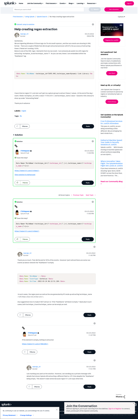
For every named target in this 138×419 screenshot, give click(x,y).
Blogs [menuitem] (71, 3)
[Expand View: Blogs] (74, 3)
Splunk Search (42, 17)
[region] (29, 413)
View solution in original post (25, 175)
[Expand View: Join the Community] (43, 3)
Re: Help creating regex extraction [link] (62, 17)
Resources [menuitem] (91, 3)
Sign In (129, 3)
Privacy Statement (9, 415)
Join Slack (112, 73)
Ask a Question (114, 9)
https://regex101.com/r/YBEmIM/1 (35, 344)
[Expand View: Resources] (96, 3)
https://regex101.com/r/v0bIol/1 (27, 171)
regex (24, 111)
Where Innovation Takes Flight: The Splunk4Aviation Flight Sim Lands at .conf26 (112, 163)
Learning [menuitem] (80, 3)
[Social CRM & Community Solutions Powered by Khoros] (120, 396)
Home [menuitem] (21, 3)
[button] (92, 24)
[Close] (57, 409)
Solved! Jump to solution (25, 24)
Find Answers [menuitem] (51, 3)
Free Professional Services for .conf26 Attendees (111, 122)
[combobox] (57, 9)
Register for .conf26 (111, 40)
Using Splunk (29, 17)
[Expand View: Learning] (84, 3)
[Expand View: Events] (66, 3)
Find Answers (18, 17)
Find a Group (112, 102)
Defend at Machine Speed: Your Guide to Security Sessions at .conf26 (111, 142)
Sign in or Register (115, 409)
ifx (21, 116)
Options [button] (120, 17)
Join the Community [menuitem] (34, 3)
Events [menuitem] (62, 3)
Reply (88, 126)
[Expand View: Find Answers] (57, 3)
